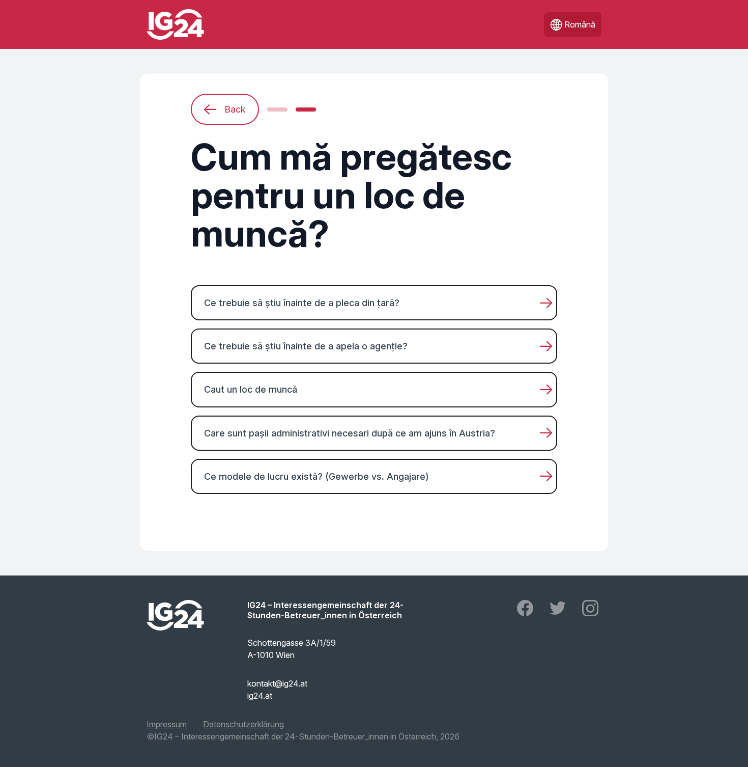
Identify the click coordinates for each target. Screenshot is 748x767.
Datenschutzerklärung (243, 724)
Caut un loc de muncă (250, 389)
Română (579, 24)
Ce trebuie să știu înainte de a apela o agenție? (306, 346)
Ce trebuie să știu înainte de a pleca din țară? (301, 302)
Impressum (167, 724)
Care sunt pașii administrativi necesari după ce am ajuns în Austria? (349, 433)
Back (235, 109)
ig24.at (259, 696)
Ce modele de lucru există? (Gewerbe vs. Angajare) (316, 476)
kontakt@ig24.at (277, 683)
